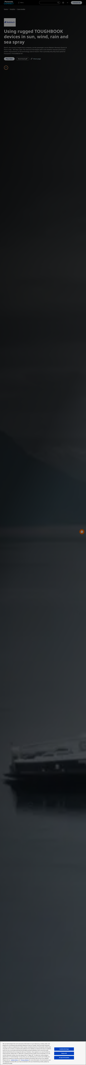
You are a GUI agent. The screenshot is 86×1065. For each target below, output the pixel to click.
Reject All (64, 1053)
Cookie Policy (14, 1060)
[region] (43, 1053)
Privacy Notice (25, 1060)
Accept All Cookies (64, 1057)
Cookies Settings (64, 1049)
